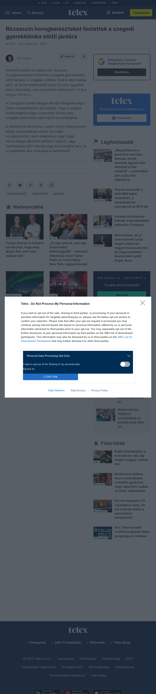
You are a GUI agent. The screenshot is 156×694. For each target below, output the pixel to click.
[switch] (125, 364)
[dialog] (78, 347)
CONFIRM (51, 376)
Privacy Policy (99, 390)
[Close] (143, 304)
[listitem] (76, 356)
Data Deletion (56, 390)
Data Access (78, 390)
